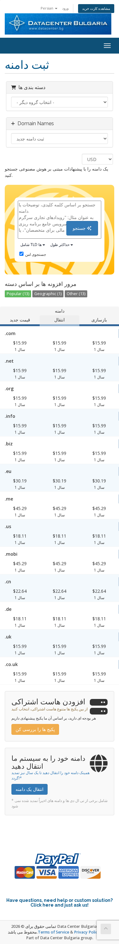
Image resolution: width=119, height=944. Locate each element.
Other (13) (76, 293)
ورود (65, 8)
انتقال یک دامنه (29, 789)
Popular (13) (18, 293)
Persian (47, 8)
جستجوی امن (35, 254)
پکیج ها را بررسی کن (35, 729)
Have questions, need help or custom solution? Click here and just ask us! (59, 903)
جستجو (80, 228)
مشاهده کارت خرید (96, 8)
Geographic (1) (48, 293)
